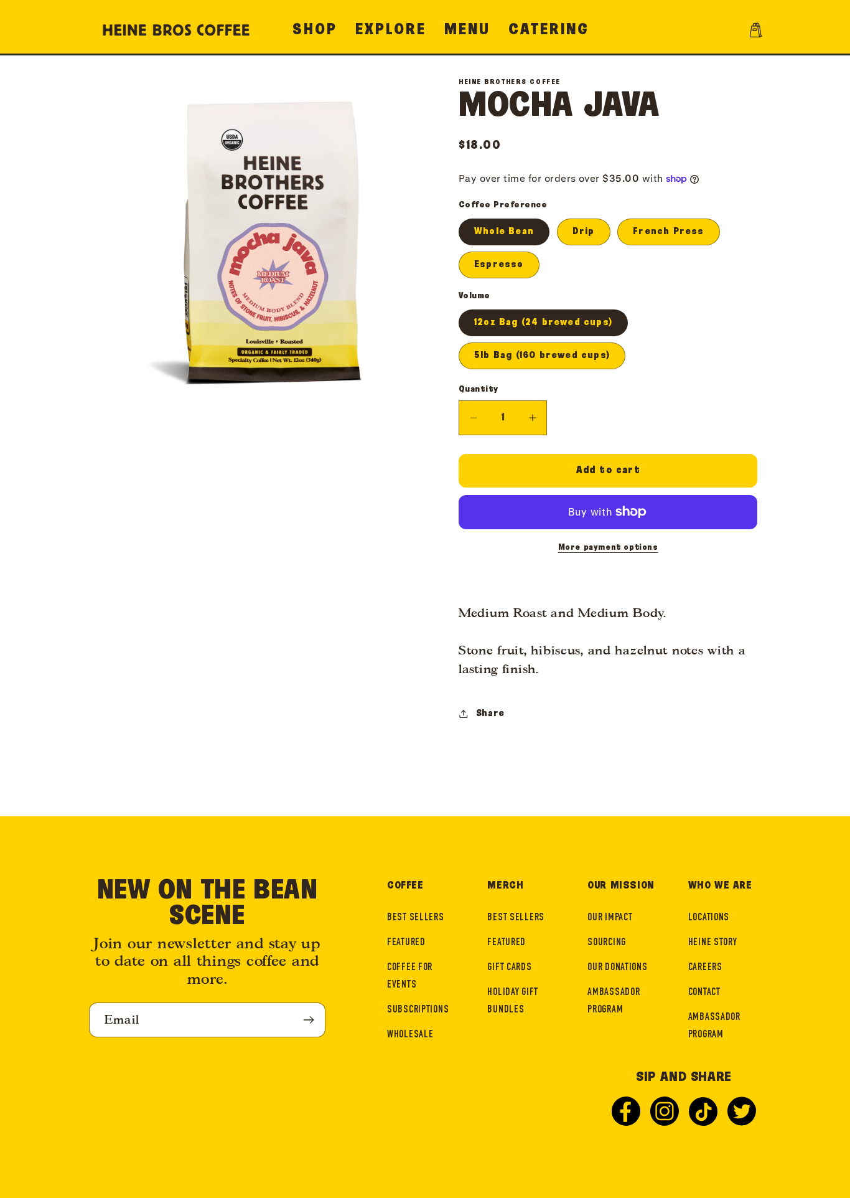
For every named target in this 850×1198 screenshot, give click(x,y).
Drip (583, 231)
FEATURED (406, 943)
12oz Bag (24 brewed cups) (543, 322)
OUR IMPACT (609, 918)
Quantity (478, 389)
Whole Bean (504, 231)
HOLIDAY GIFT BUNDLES (512, 1002)
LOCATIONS (708, 918)
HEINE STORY (712, 943)
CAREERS (705, 968)
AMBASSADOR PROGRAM (613, 1002)
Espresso (499, 264)
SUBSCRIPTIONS (418, 1010)
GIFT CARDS (509, 968)
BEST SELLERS (415, 918)
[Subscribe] (308, 1019)
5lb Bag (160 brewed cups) (542, 355)
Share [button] (490, 713)
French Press (668, 231)
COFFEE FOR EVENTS (409, 977)
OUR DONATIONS (617, 968)
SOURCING (606, 943)
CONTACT (704, 993)
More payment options (608, 547)
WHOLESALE (410, 1035)
